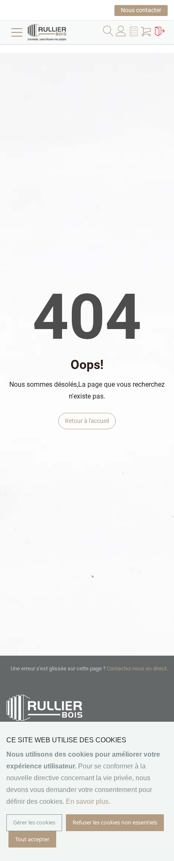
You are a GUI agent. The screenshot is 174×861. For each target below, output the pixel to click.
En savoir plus (87, 801)
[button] (134, 33)
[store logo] (59, 32)
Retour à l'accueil (87, 420)
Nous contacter (141, 10)
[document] (87, 791)
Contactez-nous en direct (136, 668)
